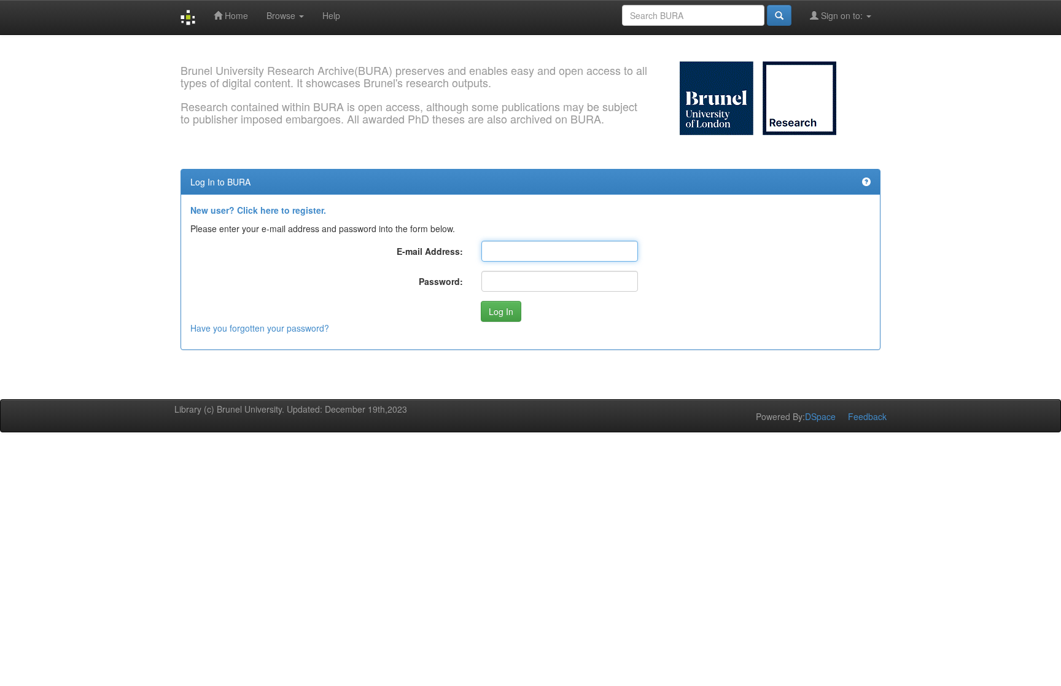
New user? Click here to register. (258, 210)
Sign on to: (841, 15)
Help (331, 15)
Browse (282, 15)
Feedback (867, 416)
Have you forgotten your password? (259, 328)
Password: (441, 281)
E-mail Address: (430, 251)
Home (235, 15)
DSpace (820, 416)
